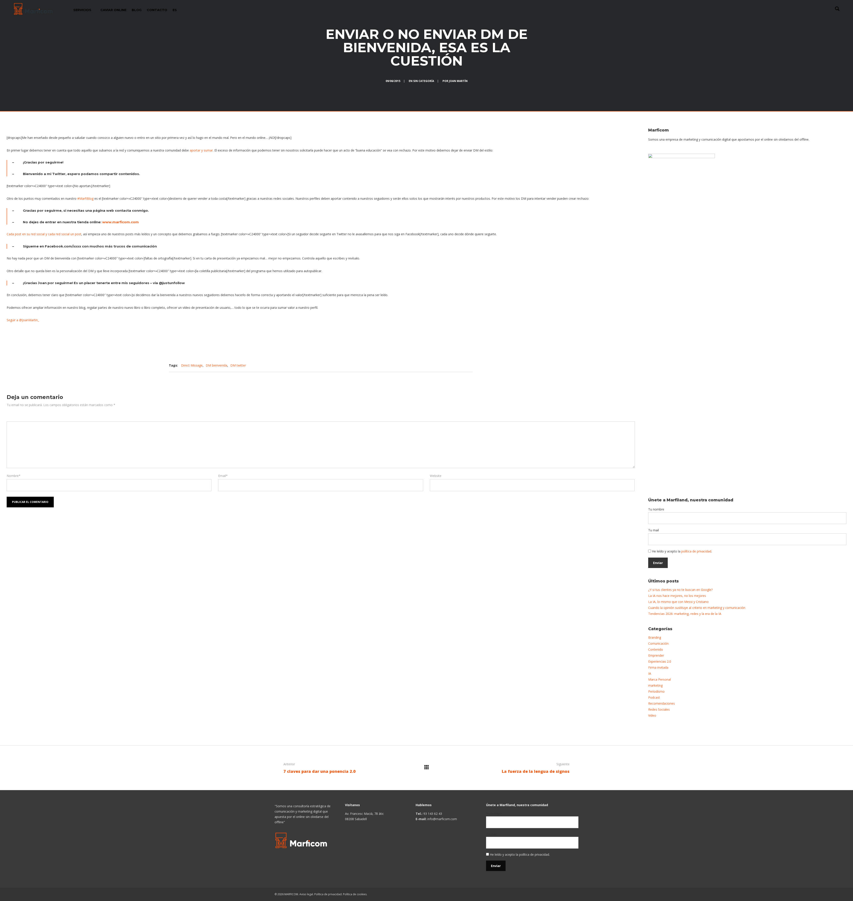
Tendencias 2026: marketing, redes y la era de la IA (684, 614)
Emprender (656, 655)
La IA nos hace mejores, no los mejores (677, 596)
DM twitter (238, 365)
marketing (655, 685)
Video (652, 715)
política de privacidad (696, 551)
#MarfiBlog (85, 198)
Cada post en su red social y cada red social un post (44, 234)
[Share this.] (426, 365)
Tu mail (653, 530)
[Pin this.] (452, 365)
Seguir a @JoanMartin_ (23, 320)
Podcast (654, 697)
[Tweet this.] (439, 365)
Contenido (655, 649)
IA (649, 673)
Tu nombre (656, 509)
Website (435, 476)
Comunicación (658, 643)
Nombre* (13, 476)
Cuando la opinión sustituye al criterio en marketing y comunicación (696, 608)
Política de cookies (355, 894)
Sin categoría (423, 81)
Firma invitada (658, 667)
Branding (654, 637)
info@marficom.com (442, 819)
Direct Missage (192, 365)
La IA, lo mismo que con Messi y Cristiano (678, 602)
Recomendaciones (661, 703)
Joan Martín (458, 81)
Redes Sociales (659, 709)
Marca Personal (659, 679)
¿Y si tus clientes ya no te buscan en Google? (680, 590)
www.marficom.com (120, 222)
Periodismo (656, 691)
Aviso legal (306, 894)
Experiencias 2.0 (659, 661)
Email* (223, 476)
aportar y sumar (201, 150)
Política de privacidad (328, 894)
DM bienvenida (216, 365)
